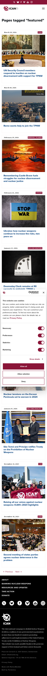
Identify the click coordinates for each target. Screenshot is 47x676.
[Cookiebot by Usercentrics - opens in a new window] (29, 292)
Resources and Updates (14, 587)
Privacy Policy (16, 318)
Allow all (23, 366)
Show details (35, 359)
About (5, 580)
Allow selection (23, 374)
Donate (6, 595)
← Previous (8, 572)
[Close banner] (43, 292)
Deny (23, 381)
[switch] (41, 335)
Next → (18, 572)
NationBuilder (15, 667)
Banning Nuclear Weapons (16, 584)
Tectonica (12, 670)
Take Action (8, 591)
